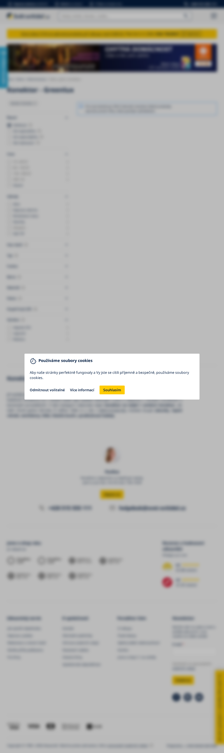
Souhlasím (112, 390)
